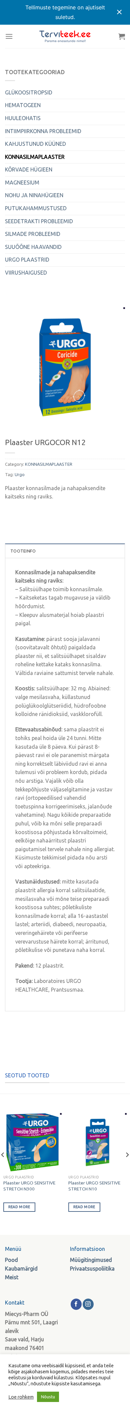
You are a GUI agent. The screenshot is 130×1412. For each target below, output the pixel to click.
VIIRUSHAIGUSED (26, 273)
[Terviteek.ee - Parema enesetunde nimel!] (65, 36)
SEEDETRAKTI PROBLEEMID (39, 221)
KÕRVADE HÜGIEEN (28, 169)
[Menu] (9, 36)
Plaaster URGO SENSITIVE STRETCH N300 (29, 1185)
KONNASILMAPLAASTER (35, 157)
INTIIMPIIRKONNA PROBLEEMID (43, 131)
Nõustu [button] (48, 1396)
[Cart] (121, 36)
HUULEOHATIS (23, 118)
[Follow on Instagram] (88, 1304)
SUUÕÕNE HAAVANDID (33, 247)
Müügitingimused (91, 1260)
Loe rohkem (21, 1397)
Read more (19, 1207)
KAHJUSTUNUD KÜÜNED (35, 144)
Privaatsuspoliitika (92, 1269)
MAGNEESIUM (22, 183)
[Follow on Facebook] (76, 1304)
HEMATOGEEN (23, 105)
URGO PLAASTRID (27, 260)
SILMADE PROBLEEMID (32, 234)
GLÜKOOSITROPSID (28, 92)
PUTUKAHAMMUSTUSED (36, 208)
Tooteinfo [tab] (23, 551)
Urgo (20, 474)
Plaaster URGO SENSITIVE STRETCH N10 (94, 1185)
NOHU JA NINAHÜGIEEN (34, 195)
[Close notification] (119, 12)
